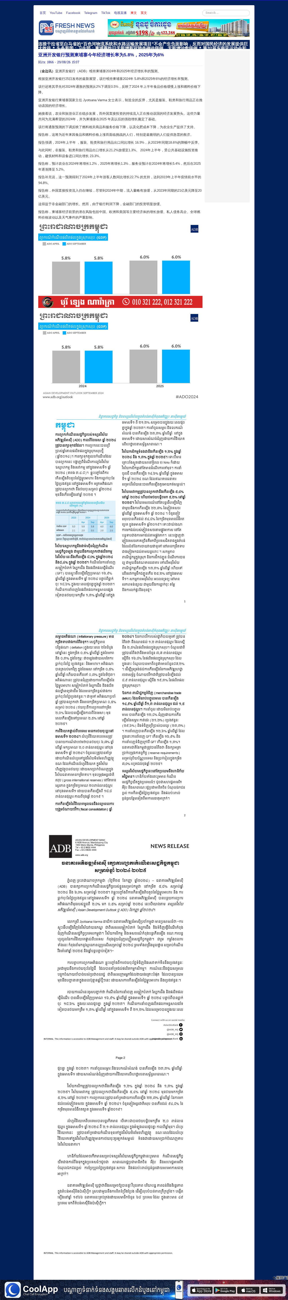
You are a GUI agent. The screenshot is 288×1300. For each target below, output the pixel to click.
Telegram (90, 13)
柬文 (133, 13)
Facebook (73, 13)
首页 (43, 13)
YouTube (56, 13)
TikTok (105, 13)
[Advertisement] (120, 1275)
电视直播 (120, 13)
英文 (144, 13)
